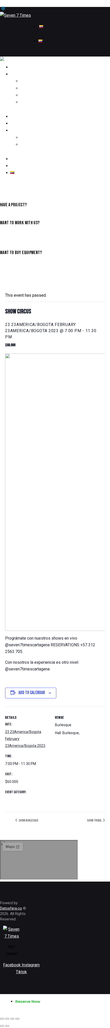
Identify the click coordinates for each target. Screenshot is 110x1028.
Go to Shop (8, 264)
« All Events (16, 282)
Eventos (11, 800)
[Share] (7, 1019)
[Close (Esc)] (2, 1019)
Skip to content (13, 3)
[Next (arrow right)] (7, 1026)
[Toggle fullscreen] (12, 1019)
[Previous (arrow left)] (2, 1026)
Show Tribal (94, 821)
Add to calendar (31, 692)
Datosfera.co (11, 908)
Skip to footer (40, 3)
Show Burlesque (28, 821)
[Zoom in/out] (17, 1019)
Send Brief (8, 234)
